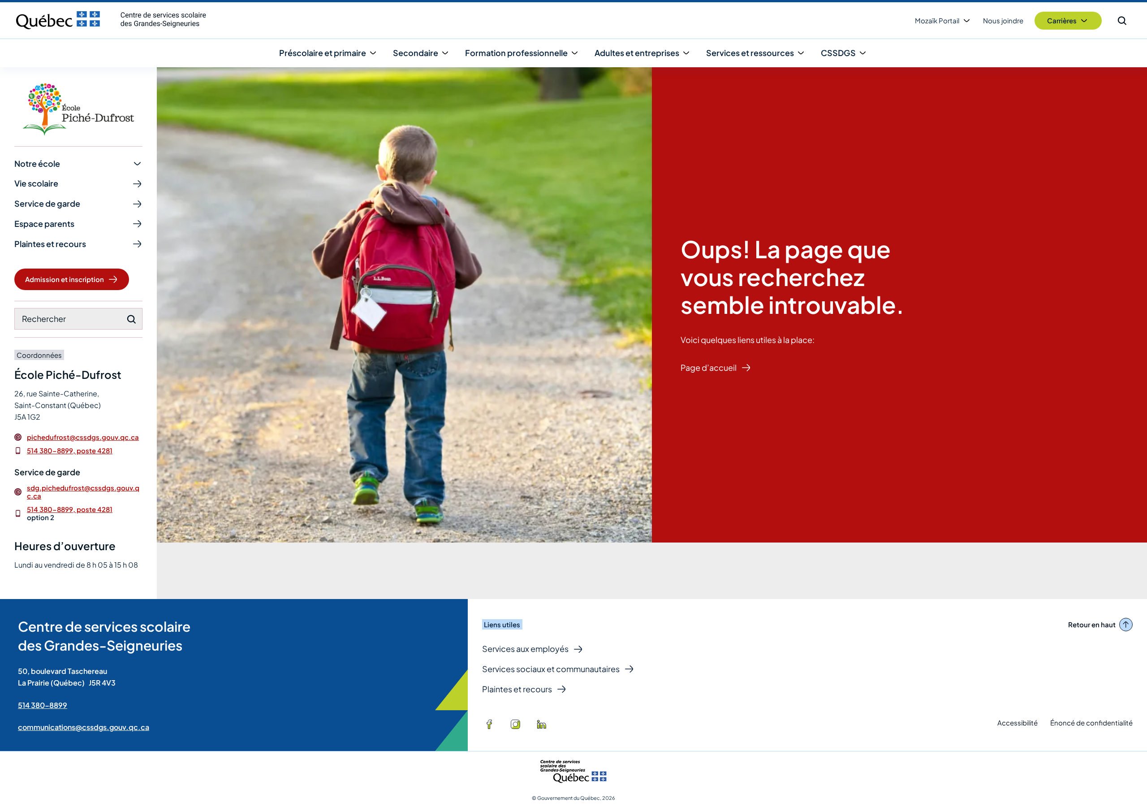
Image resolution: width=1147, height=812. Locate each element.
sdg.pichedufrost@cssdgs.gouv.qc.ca (83, 492)
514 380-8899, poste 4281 (69, 450)
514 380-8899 (42, 705)
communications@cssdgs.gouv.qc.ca (83, 727)
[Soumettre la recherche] (131, 319)
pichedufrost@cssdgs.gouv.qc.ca (83, 437)
